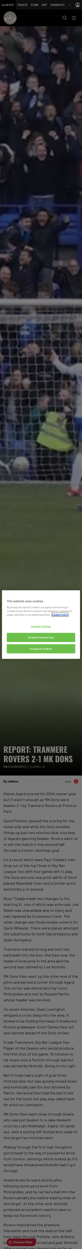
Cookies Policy (60, 614)
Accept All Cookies (41, 648)
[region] (41, 624)
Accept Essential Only (41, 637)
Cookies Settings (41, 626)
